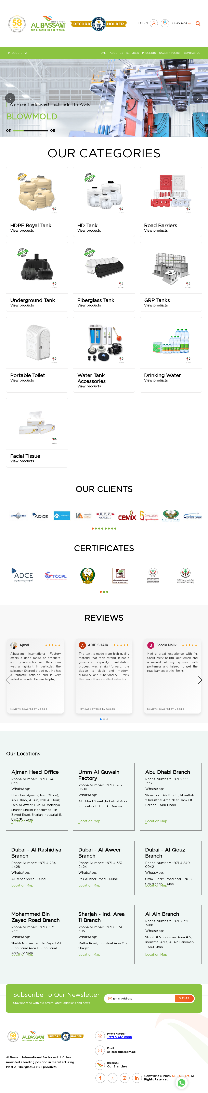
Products (15, 53)
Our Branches (117, 1066)
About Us (116, 53)
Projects (149, 53)
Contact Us (192, 53)
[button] (92, 529)
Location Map (22, 821)
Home (102, 53)
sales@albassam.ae (121, 1052)
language (180, 23)
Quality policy (170, 53)
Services (132, 53)
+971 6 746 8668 (119, 1037)
